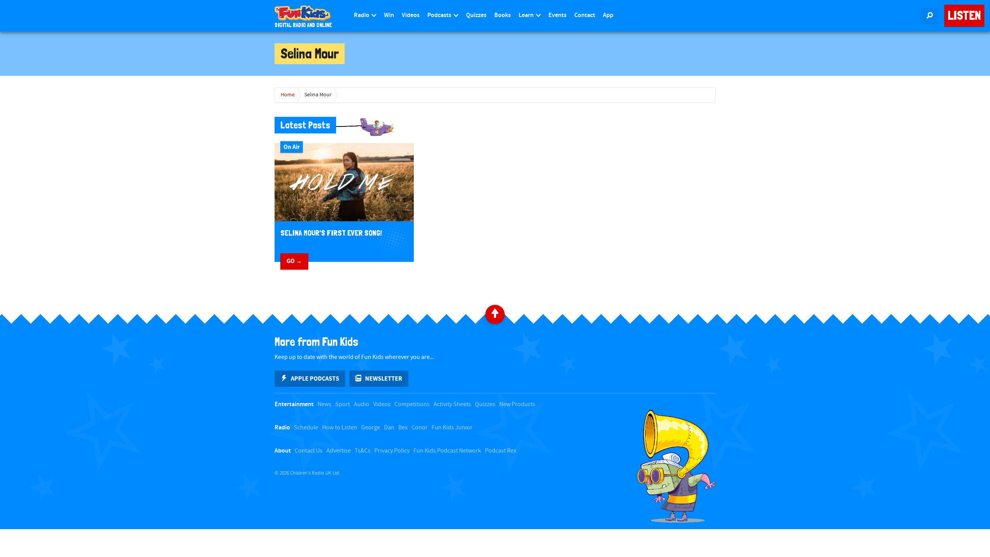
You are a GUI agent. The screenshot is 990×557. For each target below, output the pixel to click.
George (370, 428)
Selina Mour (317, 94)
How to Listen (339, 428)
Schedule (306, 428)
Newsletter (383, 378)
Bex (403, 428)
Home (288, 94)
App (608, 15)
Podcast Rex (500, 451)
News (324, 404)
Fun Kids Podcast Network (447, 451)
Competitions (412, 404)
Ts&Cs (362, 451)
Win (389, 15)
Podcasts (439, 15)
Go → (294, 261)
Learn (527, 15)
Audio (361, 404)
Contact (584, 15)
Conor (419, 428)
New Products (517, 404)
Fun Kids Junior (452, 428)
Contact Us (309, 451)
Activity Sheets (452, 404)
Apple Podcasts (315, 378)
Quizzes (476, 15)
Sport (342, 404)
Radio (362, 15)
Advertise (338, 451)
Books (502, 15)
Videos (411, 15)
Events (557, 15)
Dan (389, 428)
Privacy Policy (392, 451)
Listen (964, 15)
